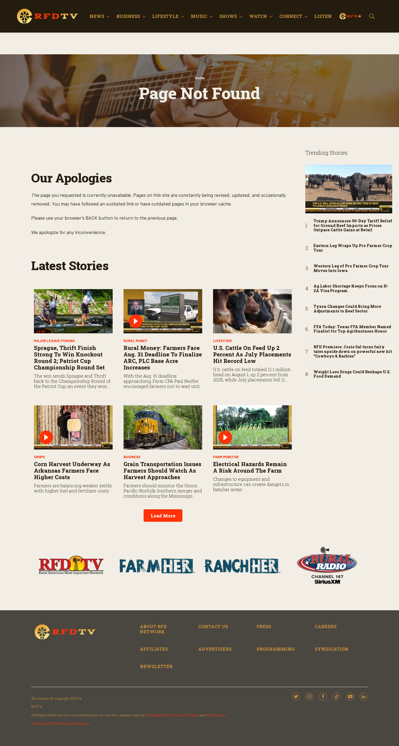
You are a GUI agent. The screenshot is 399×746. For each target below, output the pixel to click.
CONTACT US (213, 626)
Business (128, 16)
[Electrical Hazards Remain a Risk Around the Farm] (252, 427)
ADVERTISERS (215, 649)
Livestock (222, 341)
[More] (108, 16)
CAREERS (326, 626)
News (97, 16)
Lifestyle (165, 16)
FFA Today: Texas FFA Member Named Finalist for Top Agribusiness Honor (352, 329)
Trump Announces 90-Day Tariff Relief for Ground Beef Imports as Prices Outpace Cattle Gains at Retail (353, 225)
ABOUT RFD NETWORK (153, 629)
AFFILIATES (154, 649)
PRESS (263, 626)
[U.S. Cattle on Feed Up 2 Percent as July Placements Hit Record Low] (252, 311)
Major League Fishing (54, 341)
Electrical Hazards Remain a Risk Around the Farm (250, 467)
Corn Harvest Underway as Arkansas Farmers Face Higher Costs (72, 470)
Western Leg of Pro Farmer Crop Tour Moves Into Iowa (351, 268)
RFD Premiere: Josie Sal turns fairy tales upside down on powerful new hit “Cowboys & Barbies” (353, 351)
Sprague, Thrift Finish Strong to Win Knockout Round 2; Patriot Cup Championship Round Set (69, 357)
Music (199, 16)
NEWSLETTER (156, 666)
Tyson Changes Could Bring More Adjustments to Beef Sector (347, 309)
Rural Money (135, 341)
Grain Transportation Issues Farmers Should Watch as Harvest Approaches (162, 470)
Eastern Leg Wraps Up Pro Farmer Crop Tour (353, 248)
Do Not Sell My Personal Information (60, 723)
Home (199, 78)
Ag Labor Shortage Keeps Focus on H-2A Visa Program (351, 288)
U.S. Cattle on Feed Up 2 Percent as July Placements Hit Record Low (252, 354)
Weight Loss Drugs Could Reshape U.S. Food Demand (352, 374)
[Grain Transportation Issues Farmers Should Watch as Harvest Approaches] (162, 427)
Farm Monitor (225, 457)
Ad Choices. (216, 715)
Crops (39, 457)
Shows (228, 16)
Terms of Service (184, 715)
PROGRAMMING (275, 649)
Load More (163, 516)
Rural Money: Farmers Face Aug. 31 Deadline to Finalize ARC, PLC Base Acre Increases (162, 357)
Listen (323, 16)
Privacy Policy (157, 715)
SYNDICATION (332, 649)
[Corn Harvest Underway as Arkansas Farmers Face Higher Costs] (73, 427)
